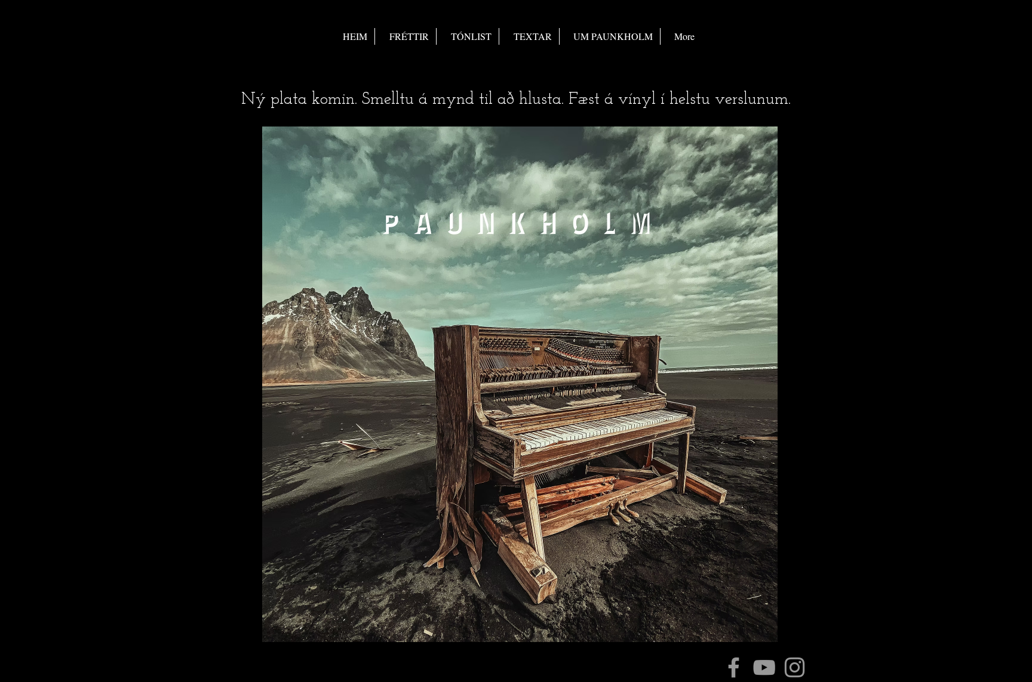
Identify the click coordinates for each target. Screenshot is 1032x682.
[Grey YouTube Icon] (764, 667)
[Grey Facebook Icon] (733, 667)
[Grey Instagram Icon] (794, 667)
